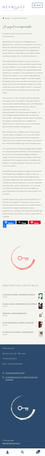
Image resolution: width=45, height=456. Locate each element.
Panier (34, 450)
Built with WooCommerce (11, 443)
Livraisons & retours (14, 373)
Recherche (22, 452)
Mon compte (7, 452)
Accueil (7, 18)
